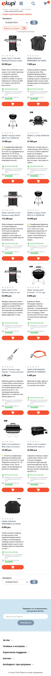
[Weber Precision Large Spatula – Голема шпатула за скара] (12, 354)
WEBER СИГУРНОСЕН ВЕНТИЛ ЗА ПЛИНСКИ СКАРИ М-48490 (36, 370)
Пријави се (25, 623)
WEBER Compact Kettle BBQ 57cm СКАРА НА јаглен (11, 136)
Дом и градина (14, 9)
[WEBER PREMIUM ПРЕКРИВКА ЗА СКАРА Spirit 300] (12, 506)
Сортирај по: (7, 18)
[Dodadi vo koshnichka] (13, 104)
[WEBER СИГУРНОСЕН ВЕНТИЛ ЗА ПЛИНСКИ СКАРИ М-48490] (38, 354)
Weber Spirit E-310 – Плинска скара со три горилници (11, 291)
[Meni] (21, 3)
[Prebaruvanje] (33, 3)
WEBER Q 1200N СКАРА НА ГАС (38, 136)
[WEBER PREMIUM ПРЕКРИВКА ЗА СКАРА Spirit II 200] (38, 43)
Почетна (4, 9)
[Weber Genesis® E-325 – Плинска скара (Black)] (12, 197)
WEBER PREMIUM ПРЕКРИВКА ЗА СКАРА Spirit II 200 (36, 59)
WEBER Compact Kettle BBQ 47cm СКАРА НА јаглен (36, 214)
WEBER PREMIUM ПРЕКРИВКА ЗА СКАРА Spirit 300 (11, 522)
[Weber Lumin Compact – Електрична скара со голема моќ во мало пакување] (38, 429)
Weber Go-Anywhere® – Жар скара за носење (11, 445)
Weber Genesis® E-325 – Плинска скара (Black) (11, 214)
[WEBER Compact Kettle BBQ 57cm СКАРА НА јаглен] (12, 120)
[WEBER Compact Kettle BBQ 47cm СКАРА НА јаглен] (38, 197)
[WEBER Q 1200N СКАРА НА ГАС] (38, 120)
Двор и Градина (26, 9)
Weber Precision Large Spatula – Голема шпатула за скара (12, 370)
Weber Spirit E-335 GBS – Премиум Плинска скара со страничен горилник (12, 59)
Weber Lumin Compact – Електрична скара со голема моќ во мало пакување (37, 445)
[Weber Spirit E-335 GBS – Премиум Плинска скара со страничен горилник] (12, 43)
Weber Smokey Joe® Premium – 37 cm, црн (36, 291)
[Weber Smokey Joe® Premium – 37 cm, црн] (38, 275)
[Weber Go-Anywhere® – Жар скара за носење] (12, 429)
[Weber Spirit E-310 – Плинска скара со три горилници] (12, 275)
